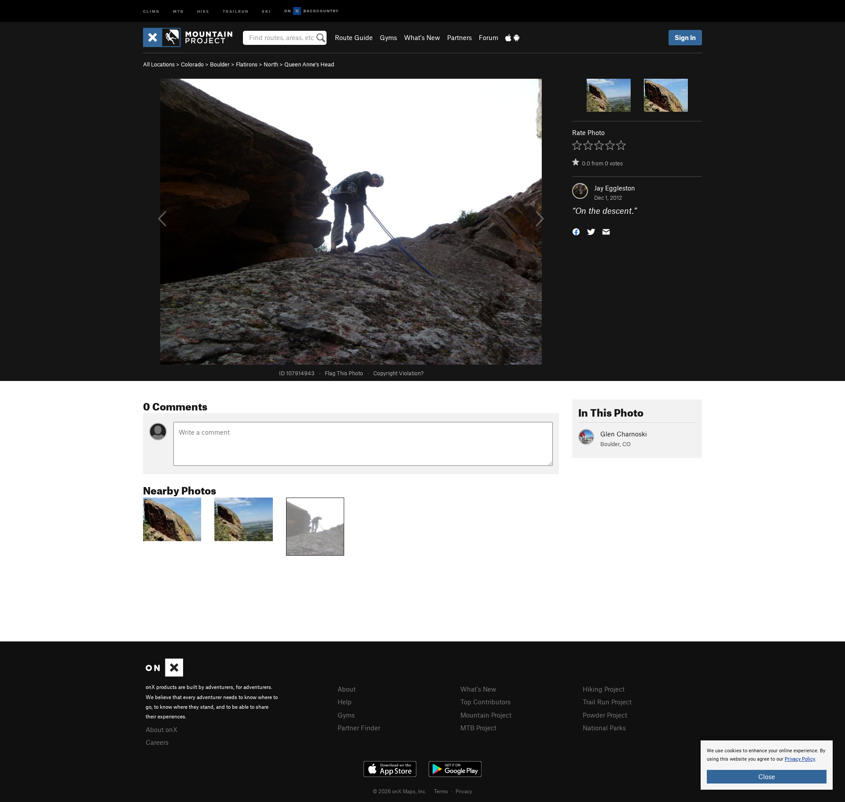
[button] (576, 231)
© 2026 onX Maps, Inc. (399, 791)
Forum (488, 37)
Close (766, 776)
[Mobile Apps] (512, 37)
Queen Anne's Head (309, 64)
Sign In (685, 37)
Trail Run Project (607, 702)
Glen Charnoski (623, 434)
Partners (459, 37)
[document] (767, 765)
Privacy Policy (800, 759)
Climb (151, 11)
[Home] (192, 37)
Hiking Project (604, 689)
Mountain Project (485, 715)
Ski (266, 11)
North (271, 64)
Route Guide (354, 37)
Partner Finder (359, 728)
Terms (441, 791)
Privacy (464, 791)
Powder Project (605, 715)
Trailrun (236, 11)
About (347, 689)
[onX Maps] (164, 674)
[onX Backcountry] (311, 11)
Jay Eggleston (614, 188)
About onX (161, 729)
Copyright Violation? (398, 373)
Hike (203, 11)
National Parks (604, 728)
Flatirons (246, 64)
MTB (178, 11)
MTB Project (478, 728)
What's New (422, 37)
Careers (157, 742)
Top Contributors (485, 702)
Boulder (220, 64)
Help (345, 702)
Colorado (192, 64)
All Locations (159, 64)
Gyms (388, 37)
